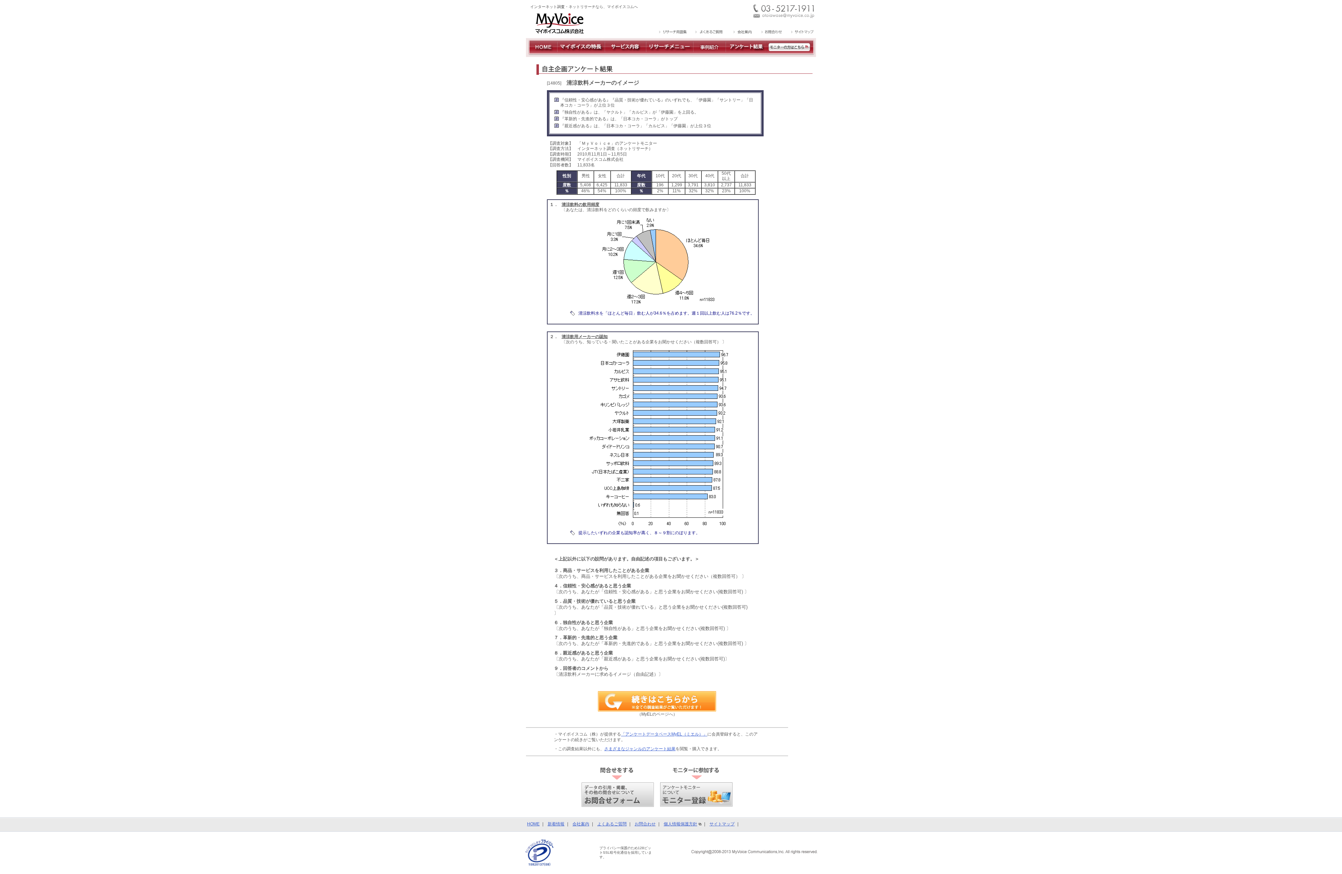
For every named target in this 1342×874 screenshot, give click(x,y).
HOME (533, 824)
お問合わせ (645, 824)
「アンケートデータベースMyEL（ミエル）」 (664, 734)
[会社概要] (742, 32)
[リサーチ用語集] (673, 32)
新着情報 (556, 824)
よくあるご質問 (612, 824)
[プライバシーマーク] (539, 852)
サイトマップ (722, 824)
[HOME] (541, 54)
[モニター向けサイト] (791, 54)
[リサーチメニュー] (669, 54)
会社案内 (580, 824)
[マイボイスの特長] (581, 54)
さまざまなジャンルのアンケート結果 (640, 748)
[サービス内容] (625, 54)
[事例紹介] (709, 54)
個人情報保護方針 (680, 824)
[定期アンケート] (746, 54)
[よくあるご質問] (709, 32)
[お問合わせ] (771, 32)
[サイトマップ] (801, 32)
